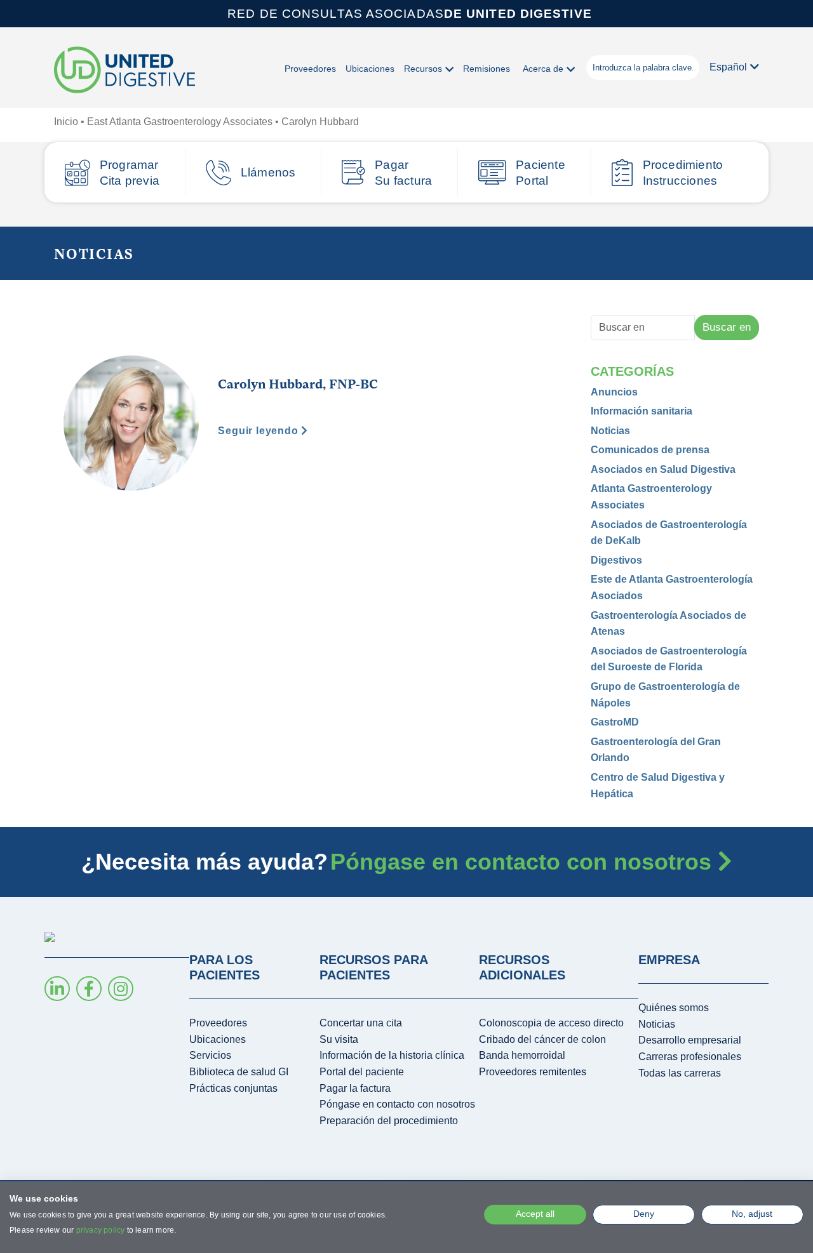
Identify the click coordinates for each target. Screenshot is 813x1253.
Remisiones (486, 68)
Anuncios (614, 392)
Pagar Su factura (403, 172)
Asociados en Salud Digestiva (663, 469)
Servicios (210, 1055)
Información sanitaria (641, 411)
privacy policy (100, 1230)
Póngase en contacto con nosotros (524, 862)
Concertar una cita (360, 1023)
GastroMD (615, 722)
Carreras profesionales (689, 1056)
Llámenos (268, 172)
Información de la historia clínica (391, 1055)
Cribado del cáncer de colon (542, 1039)
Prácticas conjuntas (233, 1088)
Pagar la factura (355, 1088)
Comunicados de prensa (650, 449)
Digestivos (616, 560)
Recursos (423, 68)
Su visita (338, 1039)
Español (728, 67)
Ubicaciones (370, 68)
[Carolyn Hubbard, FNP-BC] (131, 422)
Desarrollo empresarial (689, 1040)
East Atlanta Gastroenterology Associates (179, 121)
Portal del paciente (361, 1071)
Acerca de (543, 68)
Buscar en (726, 327)
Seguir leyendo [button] (259, 430)
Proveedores (310, 68)
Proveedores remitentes (532, 1071)
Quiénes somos (673, 1007)
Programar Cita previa (129, 172)
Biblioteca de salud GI (238, 1071)
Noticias (610, 430)
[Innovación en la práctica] (124, 70)
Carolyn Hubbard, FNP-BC (298, 383)
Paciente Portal (540, 172)
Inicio (66, 121)
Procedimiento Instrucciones (683, 172)
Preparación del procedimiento (388, 1120)
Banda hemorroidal (522, 1055)
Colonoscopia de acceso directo (551, 1023)
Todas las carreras (679, 1073)
